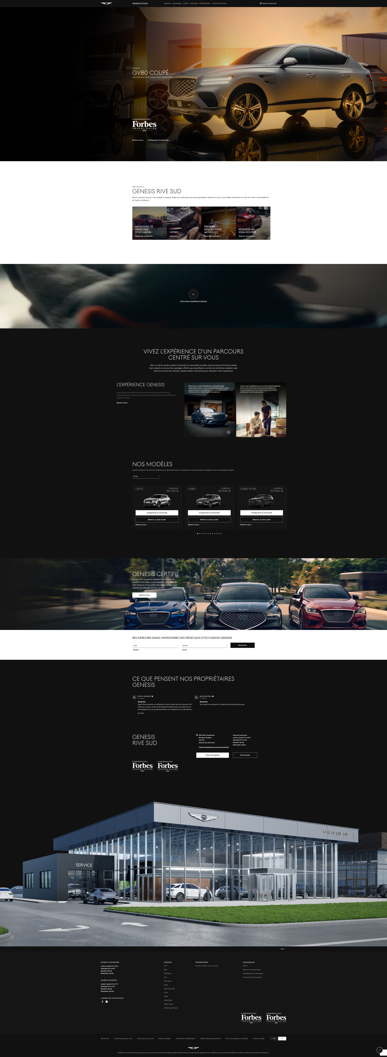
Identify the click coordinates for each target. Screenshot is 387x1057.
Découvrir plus (144, 595)
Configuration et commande (157, 513)
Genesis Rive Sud (140, 4)
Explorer (194, 4)
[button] (197, 81)
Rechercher (242, 645)
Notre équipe (245, 755)
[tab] (197, 533)
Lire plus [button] (141, 713)
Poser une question (213, 755)
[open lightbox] (193, 294)
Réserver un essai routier (157, 520)
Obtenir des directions (207, 742)
